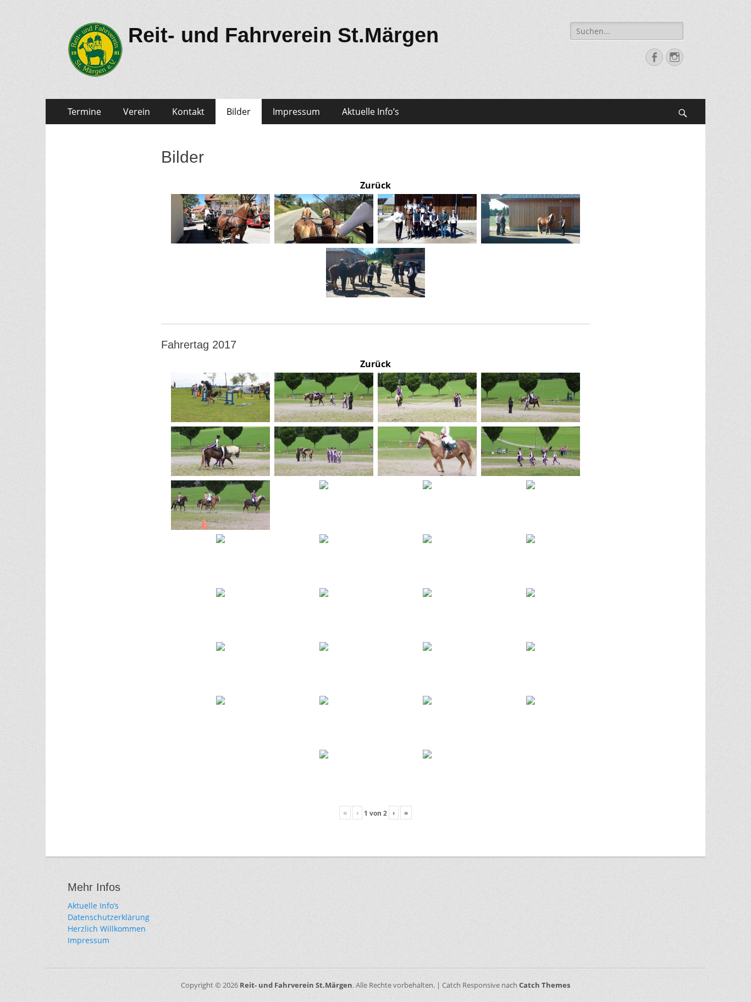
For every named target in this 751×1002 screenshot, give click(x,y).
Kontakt (188, 112)
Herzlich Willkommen (107, 928)
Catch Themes (544, 985)
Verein (136, 112)
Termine (84, 112)
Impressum (296, 112)
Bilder (239, 112)
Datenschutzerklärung (109, 917)
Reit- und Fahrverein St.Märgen (283, 35)
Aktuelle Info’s (370, 112)
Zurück (375, 185)
